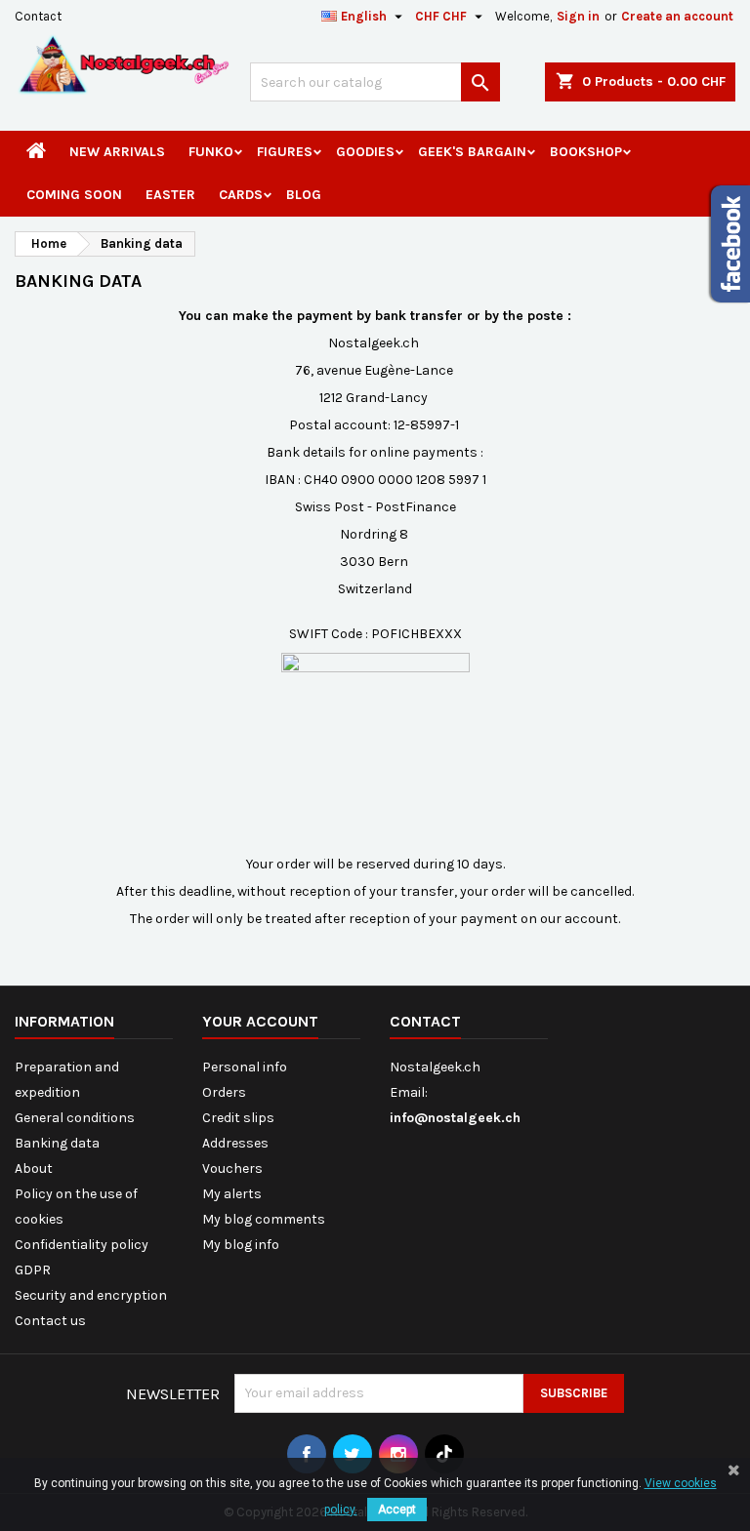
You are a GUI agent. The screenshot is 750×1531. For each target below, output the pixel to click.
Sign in (578, 16)
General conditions (75, 1117)
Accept (397, 1509)
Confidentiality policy (81, 1244)
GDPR (33, 1270)
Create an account (677, 16)
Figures (284, 151)
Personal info (244, 1067)
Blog (303, 194)
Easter (170, 194)
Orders (224, 1092)
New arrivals (117, 151)
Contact (38, 16)
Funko (210, 151)
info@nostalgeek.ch (455, 1117)
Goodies (365, 151)
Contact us (50, 1320)
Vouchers (232, 1168)
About (34, 1168)
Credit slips (238, 1117)
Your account (260, 1021)
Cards (241, 194)
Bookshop (586, 151)
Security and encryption (91, 1295)
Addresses (235, 1143)
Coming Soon (74, 194)
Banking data (57, 1143)
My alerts (232, 1194)
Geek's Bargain (472, 151)
